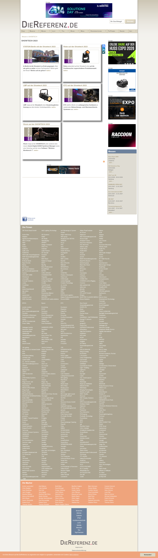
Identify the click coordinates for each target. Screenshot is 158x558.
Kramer (63, 353)
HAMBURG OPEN (47, 327)
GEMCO (44, 319)
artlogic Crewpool (47, 244)
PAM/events (26, 410)
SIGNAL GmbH (84, 438)
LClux (43, 361)
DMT (62, 291)
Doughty (82, 291)
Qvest (24, 422)
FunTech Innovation (66, 317)
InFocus (63, 341)
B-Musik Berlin (26, 261)
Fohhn (82, 315)
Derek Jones (75, 488)
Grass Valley (26, 323)
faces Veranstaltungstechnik (30, 311)
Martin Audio (64, 384)
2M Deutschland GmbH (29, 230)
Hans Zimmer (109, 490)
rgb (81, 424)
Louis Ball (107, 492)
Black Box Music (85, 265)
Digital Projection (46, 289)
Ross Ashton (59, 502)
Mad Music (64, 380)
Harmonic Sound (27, 329)
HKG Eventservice (66, 333)
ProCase (101, 416)
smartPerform (65, 440)
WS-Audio (64, 472)
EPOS (24, 303)
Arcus (62, 242)
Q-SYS (63, 420)
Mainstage (83, 382)
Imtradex (63, 339)
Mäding (82, 380)
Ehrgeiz (82, 295)
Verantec (44, 460)
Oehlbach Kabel (84, 404)
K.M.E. (101, 347)
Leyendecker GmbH (86, 365)
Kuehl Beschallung (27, 355)
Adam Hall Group (66, 234)
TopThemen (111, 31)
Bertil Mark (58, 486)
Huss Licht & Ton (47, 335)
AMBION (63, 240)
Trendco (101, 454)
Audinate (44, 248)
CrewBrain (25, 285)
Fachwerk (44, 311)
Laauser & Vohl (103, 355)
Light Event (102, 367)
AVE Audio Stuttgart (105, 252)
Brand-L (82, 267)
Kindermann (64, 351)
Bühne (72, 31)
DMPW (44, 291)
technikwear (102, 450)
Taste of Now (84, 450)
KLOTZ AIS (102, 351)
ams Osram (102, 240)
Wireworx (44, 472)
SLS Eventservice (27, 440)
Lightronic (83, 369)
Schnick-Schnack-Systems (30, 432)
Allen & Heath (26, 240)
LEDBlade (83, 363)
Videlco (101, 460)
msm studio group (104, 396)
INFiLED (101, 339)
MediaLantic (45, 388)
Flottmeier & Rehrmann (29, 315)
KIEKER (44, 351)
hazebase (44, 329)
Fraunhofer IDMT (47, 317)
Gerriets (101, 319)
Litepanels (45, 371)
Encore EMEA (65, 299)
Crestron (82, 283)
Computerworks (104, 279)
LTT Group (45, 376)
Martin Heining (43, 496)
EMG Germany (27, 299)
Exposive (63, 309)
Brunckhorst (64, 269)
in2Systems (83, 339)
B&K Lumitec (65, 258)
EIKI (100, 295)
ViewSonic (25, 462)
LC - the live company (28, 361)
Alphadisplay (45, 240)
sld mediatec (103, 438)
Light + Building (84, 367)
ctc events (64, 285)
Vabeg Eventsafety (85, 458)
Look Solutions (65, 373)
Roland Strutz (43, 502)
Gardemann (102, 317)
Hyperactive (64, 335)
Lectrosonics (64, 363)
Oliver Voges (75, 498)
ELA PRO (44, 297)
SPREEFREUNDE (66, 444)
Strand (82, 446)
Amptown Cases (85, 240)
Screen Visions (65, 432)
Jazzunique (102, 345)
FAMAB (82, 311)
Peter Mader (75, 500)
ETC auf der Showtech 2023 (75, 85)
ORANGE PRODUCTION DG (108, 406)
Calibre (101, 271)
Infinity (24, 341)
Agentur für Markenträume (30, 238)
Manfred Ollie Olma (44, 494)
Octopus (63, 404)
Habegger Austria (27, 327)
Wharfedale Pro (84, 470)
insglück (101, 341)
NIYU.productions (27, 402)
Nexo (62, 400)
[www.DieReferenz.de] (49, 28)
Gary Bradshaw (27, 490)
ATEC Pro (45, 246)
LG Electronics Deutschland (107, 365)
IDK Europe (45, 337)
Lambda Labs (26, 357)
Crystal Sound (46, 285)
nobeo (43, 402)
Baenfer (63, 261)
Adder (43, 236)
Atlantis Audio (103, 246)
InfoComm (45, 341)
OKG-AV (25, 406)
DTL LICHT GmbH (85, 293)
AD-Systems (45, 234)
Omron (44, 406)
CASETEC (64, 273)
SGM (81, 434)
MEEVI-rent (102, 388)
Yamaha (24, 474)
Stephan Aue (75, 502)
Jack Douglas (26, 492)
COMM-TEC (84, 279)
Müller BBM (25, 398)
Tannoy (24, 450)
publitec (44, 420)
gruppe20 (82, 323)
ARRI (100, 242)
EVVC (43, 309)
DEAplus (63, 287)
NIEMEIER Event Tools (106, 400)
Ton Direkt (45, 454)
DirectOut (102, 289)
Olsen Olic (91, 498)
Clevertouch (102, 277)
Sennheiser (45, 434)
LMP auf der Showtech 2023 (35, 85)
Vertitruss (83, 460)
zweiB (82, 476)
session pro (64, 434)
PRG (43, 416)
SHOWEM (25, 436)
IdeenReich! (25, 337)
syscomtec (83, 448)
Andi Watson (42, 486)
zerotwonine (102, 474)
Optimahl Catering (66, 406)
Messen (43, 31)
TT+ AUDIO (83, 456)
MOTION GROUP (66, 396)
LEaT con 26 (112, 175)
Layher (101, 359)
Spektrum (25, 444)
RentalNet (44, 424)
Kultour (44, 355)
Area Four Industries (86, 242)
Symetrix (44, 448)
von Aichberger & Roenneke (69, 466)
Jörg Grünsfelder (93, 492)
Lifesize (44, 367)
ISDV (43, 343)
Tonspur (63, 454)
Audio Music (83, 248)
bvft (62, 271)
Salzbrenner (102, 428)
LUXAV (101, 376)
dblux (24, 287)
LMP (100, 371)
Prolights (44, 418)
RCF (81, 422)
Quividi (101, 420)
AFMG (101, 236)
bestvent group (84, 263)
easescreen (25, 295)
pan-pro (63, 410)
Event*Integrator (104, 305)
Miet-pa (44, 392)
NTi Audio (102, 402)
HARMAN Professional (87, 327)
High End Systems (85, 331)
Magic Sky (45, 382)
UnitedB (44, 458)
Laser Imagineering (85, 357)
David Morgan (59, 488)
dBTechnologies (46, 287)
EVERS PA (83, 307)
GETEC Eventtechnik (28, 321)
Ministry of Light (84, 392)
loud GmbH (102, 373)
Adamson (83, 234)
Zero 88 (82, 474)
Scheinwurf (102, 430)
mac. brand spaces (85, 378)
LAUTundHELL (46, 359)
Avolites (63, 256)
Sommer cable (26, 442)
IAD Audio (83, 335)
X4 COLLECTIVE (85, 472)
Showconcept (103, 434)
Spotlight (44, 444)
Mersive (101, 390)
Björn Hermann (92, 486)
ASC (62, 244)
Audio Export (64, 248)
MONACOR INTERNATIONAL (31, 396)
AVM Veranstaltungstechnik (30, 256)
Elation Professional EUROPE (70, 297)
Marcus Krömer (109, 494)
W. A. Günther (84, 468)
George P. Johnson (85, 319)
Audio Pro (102, 248)
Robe (62, 426)
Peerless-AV (45, 412)
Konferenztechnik (96, 31)
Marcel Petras (92, 494)
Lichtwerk (25, 367)
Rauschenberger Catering (68, 422)
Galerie (122, 31)
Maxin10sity (26, 386)
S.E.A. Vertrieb (84, 428)
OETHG (101, 404)
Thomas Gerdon (27, 504)
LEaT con (44, 363)
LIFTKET (63, 367)
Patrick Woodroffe (27, 500)
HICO (62, 331)
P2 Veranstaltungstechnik (68, 408)
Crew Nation (103, 283)
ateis (62, 246)
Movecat (82, 396)
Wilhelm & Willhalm (105, 470)
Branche (32, 31)
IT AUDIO (64, 343)
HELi (43, 331)
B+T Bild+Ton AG (104, 258)
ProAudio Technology (86, 416)
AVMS (43, 256)
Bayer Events (26, 263)
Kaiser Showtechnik (47, 349)
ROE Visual (102, 426)
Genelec (63, 319)
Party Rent (102, 410)
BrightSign (102, 267)
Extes (81, 309)
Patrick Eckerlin (109, 498)
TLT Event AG (26, 454)
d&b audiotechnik (85, 285)
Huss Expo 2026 (113, 156)
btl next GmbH (103, 269)
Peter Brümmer (59, 500)
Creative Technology (67, 283)
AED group (64, 236)
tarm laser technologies (48, 450)
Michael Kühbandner (111, 496)
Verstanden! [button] (148, 554)
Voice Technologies (105, 464)
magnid (63, 382)
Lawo (62, 359)
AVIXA (101, 254)
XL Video (101, 472)
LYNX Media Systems (29, 378)
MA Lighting (64, 378)
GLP (62, 321)
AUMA (101, 250)
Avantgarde (64, 252)
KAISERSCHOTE (66, 349)
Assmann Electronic (105, 244)
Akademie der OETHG (67, 238)
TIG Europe (102, 452)
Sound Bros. (64, 442)
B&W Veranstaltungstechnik (88, 258)
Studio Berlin (26, 448)
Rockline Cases (84, 426)
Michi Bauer (25, 498)
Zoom (43, 476)
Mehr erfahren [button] (74, 554)
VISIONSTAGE (84, 462)
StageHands (26, 446)
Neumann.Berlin (46, 400)
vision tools (64, 462)
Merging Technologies (86, 390)
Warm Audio (102, 468)
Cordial (44, 283)
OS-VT (24, 408)
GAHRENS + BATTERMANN (89, 317)
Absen (101, 230)
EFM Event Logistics (67, 295)
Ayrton (101, 256)
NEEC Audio (103, 398)
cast (100, 273)
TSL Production (65, 456)
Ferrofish (25, 313)
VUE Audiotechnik (47, 468)
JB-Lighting (25, 347)
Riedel (101, 424)
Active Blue (25, 234)
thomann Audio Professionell (88, 452)
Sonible (44, 442)
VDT (100, 458)
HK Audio (44, 333)
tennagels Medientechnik (29, 452)
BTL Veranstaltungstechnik (30, 271)
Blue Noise (25, 267)
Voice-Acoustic (26, 466)
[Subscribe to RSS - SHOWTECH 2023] (63, 162)
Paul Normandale (44, 500)
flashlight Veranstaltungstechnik (108, 313)
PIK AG (101, 412)
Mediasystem (65, 388)
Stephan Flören (92, 502)
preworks (25, 416)
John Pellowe (59, 492)
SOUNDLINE (103, 442)
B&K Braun (45, 258)
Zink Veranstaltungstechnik (30, 476)
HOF (100, 333)
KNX (23, 353)
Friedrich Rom (109, 488)
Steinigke (63, 446)
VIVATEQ (44, 464)
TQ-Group (83, 454)
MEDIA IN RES (84, 386)
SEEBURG (25, 434)
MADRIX (102, 380)
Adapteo (24, 236)
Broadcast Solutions (28, 269)
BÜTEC (44, 271)
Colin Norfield (43, 488)
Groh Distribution (47, 323)
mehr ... (111, 162)
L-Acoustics (83, 355)
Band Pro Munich (85, 261)
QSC (81, 420)
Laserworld (102, 357)
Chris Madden (26, 488)
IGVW (82, 337)
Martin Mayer (76, 496)
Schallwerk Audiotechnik (87, 430)
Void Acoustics (46, 466)
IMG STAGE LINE (47, 339)
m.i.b (43, 378)
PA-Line (82, 408)
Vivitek (63, 464)
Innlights (82, 341)
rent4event (25, 424)
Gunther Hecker (93, 490)
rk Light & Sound (46, 426)
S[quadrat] (102, 448)
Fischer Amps (84, 313)
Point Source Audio (66, 414)
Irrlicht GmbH (26, 343)
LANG (43, 357)
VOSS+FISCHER (85, 466)
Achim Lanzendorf (27, 486)
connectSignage (65, 281)
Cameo (24, 273)
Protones (25, 420)
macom (44, 380)
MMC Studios (84, 394)
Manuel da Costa (77, 494)
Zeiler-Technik (65, 474)
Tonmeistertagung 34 (115, 206)
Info (130, 31)
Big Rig (44, 265)
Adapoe (101, 234)
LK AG (82, 371)
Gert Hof (41, 490)
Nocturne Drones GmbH (68, 402)
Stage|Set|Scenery (47, 446)
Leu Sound (45, 365)
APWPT (44, 242)
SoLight (101, 440)
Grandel (101, 321)
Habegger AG (103, 325)
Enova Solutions (85, 299)
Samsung (25, 430)
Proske (101, 418)
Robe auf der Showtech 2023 (75, 46)
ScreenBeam (84, 432)
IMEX (24, 339)
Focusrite (63, 315)
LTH (23, 376)
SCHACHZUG (65, 430)
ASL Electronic (84, 244)
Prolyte (63, 418)
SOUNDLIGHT (84, 442)
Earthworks (102, 293)
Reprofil (63, 424)
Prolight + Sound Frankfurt (30, 418)
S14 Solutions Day (114, 166)
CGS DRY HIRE (27, 275)
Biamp (24, 265)
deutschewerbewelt (28, 289)
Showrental (83, 436)
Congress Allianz (47, 281)
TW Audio (25, 458)
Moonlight (44, 396)
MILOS (63, 392)
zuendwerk (64, 476)
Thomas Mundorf (44, 504)
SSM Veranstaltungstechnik (88, 444)
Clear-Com (64, 277)
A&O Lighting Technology (49, 230)
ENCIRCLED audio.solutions (50, 299)
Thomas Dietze (109, 502)
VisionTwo (102, 462)
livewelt (63, 371)
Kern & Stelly (103, 349)
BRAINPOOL (65, 267)
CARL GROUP (46, 273)
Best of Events (65, 263)
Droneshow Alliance (47, 293)
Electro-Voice (103, 297)
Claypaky (44, 277)
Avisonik (82, 254)
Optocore (82, 406)
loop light (82, 373)
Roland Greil (26, 502)
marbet (101, 382)
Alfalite (101, 238)
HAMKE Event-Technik (68, 327)
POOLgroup (83, 414)
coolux (24, 283)
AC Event (83, 232)
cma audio (25, 279)
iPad (79, 518)
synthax (63, 448)
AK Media (44, 238)
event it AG (102, 303)
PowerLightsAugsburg (105, 414)
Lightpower (64, 369)
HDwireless (83, 329)
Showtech (25, 438)
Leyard (63, 365)
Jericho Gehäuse (47, 347)
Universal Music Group (68, 458)
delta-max (83, 287)
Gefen (24, 319)
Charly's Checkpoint (67, 275)
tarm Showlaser (65, 450)
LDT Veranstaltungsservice (30, 363)
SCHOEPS (45, 432)
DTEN (62, 293)
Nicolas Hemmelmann (45, 498)
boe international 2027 (115, 191)
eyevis (101, 309)
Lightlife (44, 369)
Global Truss (45, 321)
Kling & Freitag (84, 351)
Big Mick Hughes (77, 486)
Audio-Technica (65, 250)
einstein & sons (26, 297)
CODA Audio (64, 279)
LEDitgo (101, 363)
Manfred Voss (59, 494)
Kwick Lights (64, 355)
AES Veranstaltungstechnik (88, 236)
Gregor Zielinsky (60, 490)
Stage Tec (102, 444)
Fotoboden (102, 315)
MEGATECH (64, 390)
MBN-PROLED (46, 386)
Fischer (63, 313)
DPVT (24, 293)
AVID (62, 254)
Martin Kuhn (58, 496)
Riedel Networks (27, 426)
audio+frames (46, 250)
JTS (81, 347)
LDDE (101, 361)
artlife (24, 244)
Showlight (44, 436)
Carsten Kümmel (110, 486)
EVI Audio (102, 307)
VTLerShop (25, 468)
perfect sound (65, 412)
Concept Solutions (27, 281)
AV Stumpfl (45, 252)
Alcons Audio (84, 238)
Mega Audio (25, 390)
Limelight (101, 369)
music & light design (47, 398)
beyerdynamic (103, 263)
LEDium (24, 365)
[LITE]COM (102, 476)
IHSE (100, 337)
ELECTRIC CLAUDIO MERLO (89, 297)
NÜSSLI (24, 404)
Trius (23, 456)
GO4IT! (82, 321)
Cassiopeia (83, 273)
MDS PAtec (64, 386)
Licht (53, 31)
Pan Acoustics (46, 410)
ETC (62, 303)
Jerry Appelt (42, 492)
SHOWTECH (33, 36)
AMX (23, 242)
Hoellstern (83, 333)
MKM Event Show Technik (49, 394)
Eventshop (45, 307)
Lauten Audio (26, 359)
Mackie (24, 380)
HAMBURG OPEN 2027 (115, 184)
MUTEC (63, 398)
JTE (62, 347)
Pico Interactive (84, 412)
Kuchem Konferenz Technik (107, 353)
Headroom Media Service (106, 329)
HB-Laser (63, 329)
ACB (100, 232)
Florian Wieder (92, 488)
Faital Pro (63, 311)
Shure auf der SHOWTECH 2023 (36, 124)
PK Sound (25, 414)
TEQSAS (63, 452)
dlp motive (25, 291)
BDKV (43, 263)
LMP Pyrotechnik (27, 373)
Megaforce (45, 390)
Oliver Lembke (59, 498)
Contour (101, 281)
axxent (82, 256)
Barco (101, 261)
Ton (62, 31)
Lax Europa (83, 359)
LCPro (63, 361)
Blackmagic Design (105, 265)
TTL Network (103, 456)
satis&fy (44, 430)
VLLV (81, 464)
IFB (62, 337)
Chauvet (82, 275)
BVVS (82, 271)
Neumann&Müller (27, 400)
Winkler (24, 472)
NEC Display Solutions (87, 398)
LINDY (24, 371)
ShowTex (44, 438)
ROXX (43, 428)
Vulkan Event (65, 468)
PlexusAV (44, 414)
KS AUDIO (83, 353)
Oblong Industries (47, 404)
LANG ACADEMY (66, 357)
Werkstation (45, 470)
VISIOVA (25, 464)
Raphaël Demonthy (94, 500)
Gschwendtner (103, 323)
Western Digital (65, 470)
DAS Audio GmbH (104, 285)
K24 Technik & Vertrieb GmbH (31, 349)
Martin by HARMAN (86, 384)
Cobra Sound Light (47, 279)
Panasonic (83, 410)
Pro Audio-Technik (66, 416)
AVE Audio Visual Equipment (30, 254)
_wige (24, 478)
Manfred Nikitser (27, 494)
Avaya (82, 252)
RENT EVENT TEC (105, 422)
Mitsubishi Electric (27, 394)
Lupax (82, 376)
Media (82, 31)
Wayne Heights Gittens (62, 504)
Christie (101, 275)
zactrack (44, 474)
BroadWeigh (45, 269)
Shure (62, 438)
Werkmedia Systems (28, 470)
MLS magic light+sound (68, 394)
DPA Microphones (104, 291)
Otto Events (45, 408)
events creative (26, 307)
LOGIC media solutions (49, 373)
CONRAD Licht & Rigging (87, 281)
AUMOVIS (25, 252)
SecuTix (101, 432)
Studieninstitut (103, 446)
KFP (23, 351)
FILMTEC (44, 313)
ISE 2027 (111, 199)
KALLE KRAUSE (85, 349)
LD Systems (83, 361)
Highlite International (105, 331)
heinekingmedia (27, 331)
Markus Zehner (46, 384)
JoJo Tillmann (76, 492)
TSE (43, 456)
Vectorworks (26, 460)
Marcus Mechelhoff (28, 496)
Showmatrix (64, 436)
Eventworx (64, 307)
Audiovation (83, 250)
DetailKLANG (103, 287)
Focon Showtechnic (47, 315)
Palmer (101, 408)
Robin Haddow (109, 500)
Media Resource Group (106, 386)
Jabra (100, 343)
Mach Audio (102, 378)
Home (23, 31)
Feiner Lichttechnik (104, 311)
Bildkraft (63, 265)
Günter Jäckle (76, 490)
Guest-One (83, 325)
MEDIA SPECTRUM (28, 388)
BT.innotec (83, 269)
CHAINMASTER (47, 275)
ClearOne (83, 277)
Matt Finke (91, 496)
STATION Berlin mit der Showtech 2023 (39, 46)
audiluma (25, 248)
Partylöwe (25, 412)
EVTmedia (25, 309)
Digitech (63, 289)
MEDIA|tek (83, 388)
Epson (43, 303)
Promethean (83, 418)
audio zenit (25, 250)
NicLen (82, 400)
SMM (81, 440)
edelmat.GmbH (46, 295)
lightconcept (25, 369)
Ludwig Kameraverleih (67, 376)
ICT (100, 335)
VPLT (100, 466)
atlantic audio (84, 246)
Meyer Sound (26, 392)
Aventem (44, 254)
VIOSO (44, 462)
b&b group (25, 258)
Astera (24, 246)
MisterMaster (103, 392)
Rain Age (44, 422)
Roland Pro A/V (26, 428)
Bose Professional (47, 267)
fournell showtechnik (28, 317)
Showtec (101, 436)
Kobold (44, 353)
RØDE (63, 428)
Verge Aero (64, 460)
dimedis (82, 289)
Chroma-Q (25, 277)
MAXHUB (102, 384)
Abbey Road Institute (86, 230)
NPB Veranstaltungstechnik (88, 402)
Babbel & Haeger (47, 261)
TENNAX (44, 452)
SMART (44, 440)
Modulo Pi (102, 394)
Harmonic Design (104, 327)
